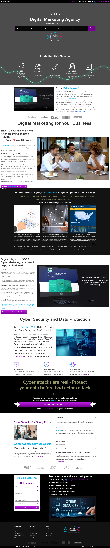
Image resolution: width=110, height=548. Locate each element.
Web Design (32, 537)
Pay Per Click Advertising (18, 531)
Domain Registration (34, 533)
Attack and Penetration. (61, 438)
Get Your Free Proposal (52, 404)
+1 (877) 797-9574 (49, 409)
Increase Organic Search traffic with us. (13, 312)
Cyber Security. (59, 427)
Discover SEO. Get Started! (11, 187)
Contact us (20, 356)
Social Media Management (19, 535)
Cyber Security (16, 537)
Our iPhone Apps (49, 533)
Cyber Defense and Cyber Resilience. (64, 448)
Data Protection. (59, 417)
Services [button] (81, 1)
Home (74, 1)
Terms (47, 530)
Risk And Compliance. (61, 444)
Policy (47, 528)
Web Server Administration (35, 530)
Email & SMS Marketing (18, 533)
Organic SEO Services (18, 530)
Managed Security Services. (62, 441)
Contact (91, 1)
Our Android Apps (49, 531)
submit (24, 507)
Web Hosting (32, 535)
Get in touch (91, 28)
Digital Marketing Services (19, 528)
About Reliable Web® (34, 528)
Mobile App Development (35, 531)
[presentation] (93, 244)
